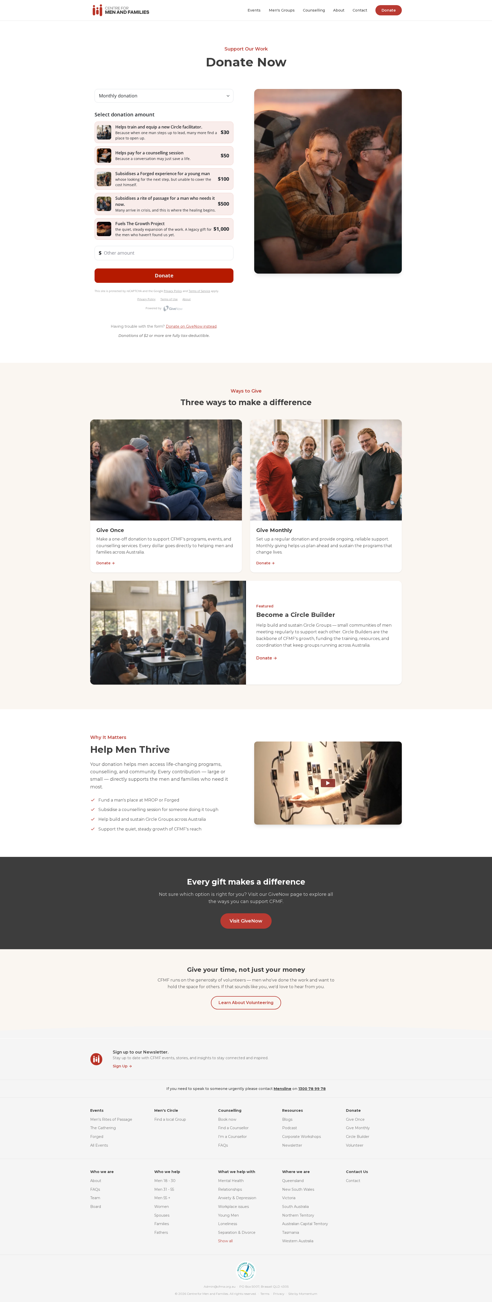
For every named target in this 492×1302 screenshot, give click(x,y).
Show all (225, 1241)
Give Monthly (358, 1128)
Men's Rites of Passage (111, 1119)
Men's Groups (282, 10)
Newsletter (292, 1145)
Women (161, 1206)
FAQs (223, 1145)
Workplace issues (233, 1206)
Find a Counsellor (233, 1128)
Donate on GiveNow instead (191, 326)
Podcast (289, 1128)
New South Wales (298, 1189)
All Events (99, 1145)
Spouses (161, 1215)
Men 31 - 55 (164, 1189)
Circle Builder (357, 1136)
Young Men (228, 1215)
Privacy (278, 1294)
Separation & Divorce (236, 1232)
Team (95, 1198)
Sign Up (122, 1066)
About (338, 10)
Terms (264, 1294)
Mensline (282, 1088)
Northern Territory (298, 1215)
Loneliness (227, 1223)
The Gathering (103, 1128)
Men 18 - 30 (165, 1180)
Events (254, 10)
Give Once (355, 1119)
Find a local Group (170, 1119)
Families (161, 1223)
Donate (389, 10)
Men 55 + (162, 1198)
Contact (360, 10)
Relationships (230, 1189)
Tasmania (290, 1232)
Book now (227, 1119)
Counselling (314, 10)
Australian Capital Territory (305, 1223)
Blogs (287, 1119)
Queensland (293, 1180)
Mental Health (231, 1180)
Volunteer (354, 1145)
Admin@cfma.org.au (219, 1286)
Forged (96, 1136)
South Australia (295, 1206)
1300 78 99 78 (312, 1088)
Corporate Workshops (301, 1136)
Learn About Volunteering (246, 1002)
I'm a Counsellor (232, 1136)
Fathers (161, 1232)
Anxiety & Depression (237, 1198)
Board (95, 1206)
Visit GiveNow (246, 921)
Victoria (288, 1198)
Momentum (308, 1294)
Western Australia (297, 1241)
